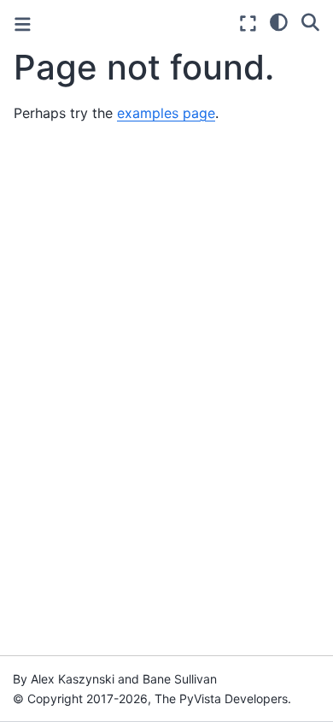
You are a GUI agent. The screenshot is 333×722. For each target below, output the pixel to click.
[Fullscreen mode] (248, 23)
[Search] (310, 21)
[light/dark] (279, 21)
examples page (166, 112)
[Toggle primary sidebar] (22, 24)
